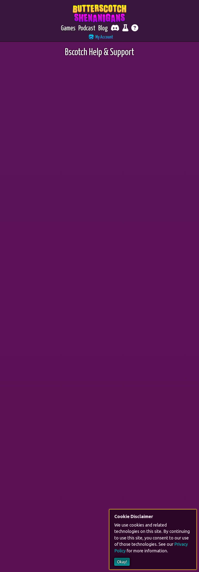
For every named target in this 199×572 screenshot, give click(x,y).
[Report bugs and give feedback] (125, 28)
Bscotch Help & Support (99, 52)
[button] (99, 37)
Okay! (122, 562)
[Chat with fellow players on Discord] (115, 28)
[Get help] (134, 28)
